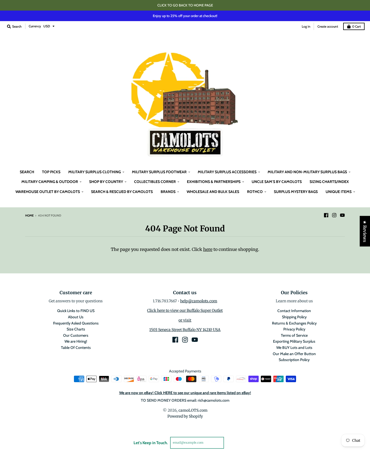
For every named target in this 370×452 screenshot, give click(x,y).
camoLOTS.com (192, 410)
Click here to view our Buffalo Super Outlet (185, 310)
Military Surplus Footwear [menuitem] (159, 171)
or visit (184, 320)
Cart (356, 26)
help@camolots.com (198, 301)
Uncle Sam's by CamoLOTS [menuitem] (277, 181)
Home (29, 215)
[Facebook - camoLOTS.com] (326, 215)
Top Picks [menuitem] (51, 171)
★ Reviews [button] (365, 231)
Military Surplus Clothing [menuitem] (94, 171)
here (207, 249)
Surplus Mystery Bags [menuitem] (296, 191)
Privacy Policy (294, 329)
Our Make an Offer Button (294, 353)
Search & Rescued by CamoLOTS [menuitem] (122, 191)
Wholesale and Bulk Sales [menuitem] (213, 191)
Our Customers (75, 335)
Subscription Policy (294, 359)
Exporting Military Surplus (294, 341)
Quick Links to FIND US (76, 310)
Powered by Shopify (185, 416)
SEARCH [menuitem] (27, 171)
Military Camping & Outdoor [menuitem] (49, 181)
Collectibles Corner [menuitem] (155, 181)
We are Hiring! (75, 341)
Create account (327, 26)
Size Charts (76, 329)
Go (230, 442)
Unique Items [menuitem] (339, 191)
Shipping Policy (294, 317)
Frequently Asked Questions (76, 323)
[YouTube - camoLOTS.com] (342, 215)
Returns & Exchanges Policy (294, 323)
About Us (75, 317)
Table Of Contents (76, 347)
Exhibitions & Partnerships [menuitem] (214, 181)
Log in (306, 26)
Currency (35, 26)
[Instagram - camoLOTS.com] (334, 215)
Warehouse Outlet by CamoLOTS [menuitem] (47, 191)
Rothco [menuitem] (255, 191)
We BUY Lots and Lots (294, 347)
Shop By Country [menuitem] (106, 181)
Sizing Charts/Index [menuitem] (329, 181)
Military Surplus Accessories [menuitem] (227, 171)
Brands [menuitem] (168, 191)
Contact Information (294, 310)
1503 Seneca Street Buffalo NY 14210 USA (184, 329)
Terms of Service (294, 335)
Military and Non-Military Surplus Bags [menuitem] (307, 171)
